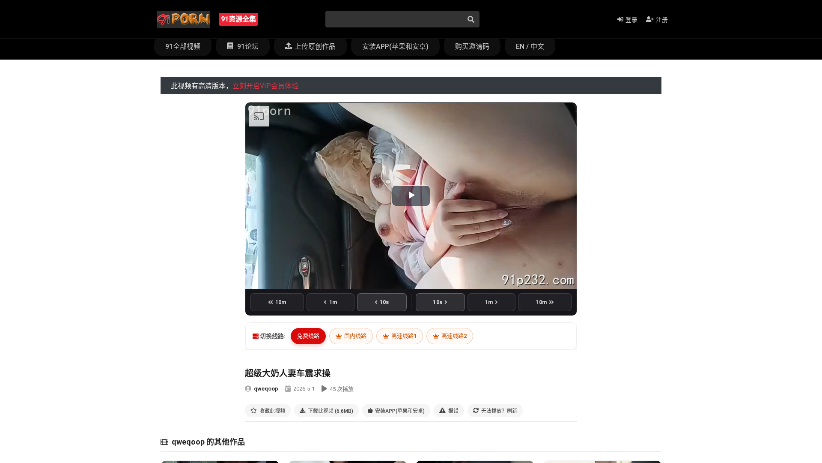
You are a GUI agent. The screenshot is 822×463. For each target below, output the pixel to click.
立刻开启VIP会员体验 (265, 86)
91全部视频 (182, 46)
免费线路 (308, 336)
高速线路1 (403, 336)
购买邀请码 (472, 46)
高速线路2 (453, 336)
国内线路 (354, 336)
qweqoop (266, 388)
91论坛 (247, 46)
